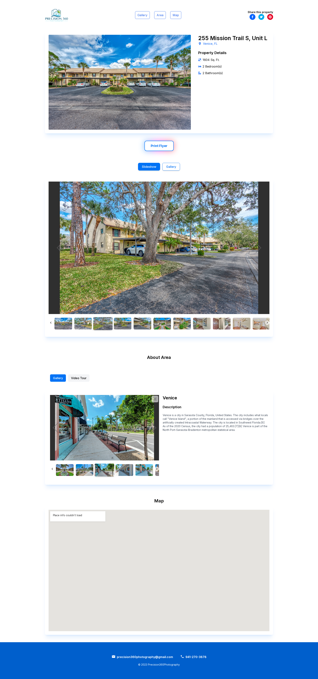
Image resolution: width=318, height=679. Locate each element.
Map (176, 15)
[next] (258, 247)
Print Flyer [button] (159, 146)
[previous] (60, 247)
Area (160, 15)
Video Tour (78, 378)
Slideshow (149, 167)
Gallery (142, 15)
